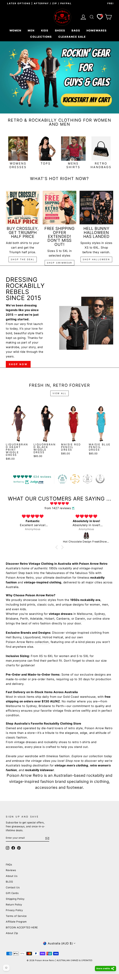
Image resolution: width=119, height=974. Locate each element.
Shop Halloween (96, 259)
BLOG (9, 881)
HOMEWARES (96, 30)
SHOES (60, 30)
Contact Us (13, 887)
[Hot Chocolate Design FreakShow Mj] (86, 536)
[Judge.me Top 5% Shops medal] (100, 479)
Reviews (11, 870)
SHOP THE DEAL (23, 259)
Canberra (63, 618)
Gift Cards (12, 893)
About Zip (12, 933)
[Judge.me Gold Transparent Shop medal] (75, 479)
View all (60, 393)
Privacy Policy (14, 910)
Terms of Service (16, 916)
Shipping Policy (15, 898)
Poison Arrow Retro (20, 577)
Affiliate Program (16, 921)
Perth (24, 618)
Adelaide (36, 618)
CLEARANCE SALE (72, 36)
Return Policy (14, 904)
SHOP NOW (18, 364)
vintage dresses (25, 742)
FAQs (9, 864)
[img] (59, 503)
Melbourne (84, 614)
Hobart (49, 618)
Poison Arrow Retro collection (27, 642)
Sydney (99, 614)
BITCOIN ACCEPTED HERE (22, 927)
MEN (31, 30)
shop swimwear (59, 262)
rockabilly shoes (55, 742)
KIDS (45, 30)
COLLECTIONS (41, 36)
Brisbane (12, 618)
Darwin (80, 618)
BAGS (76, 30)
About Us (11, 876)
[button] (57, 547)
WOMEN (15, 30)
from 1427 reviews (58, 508)
